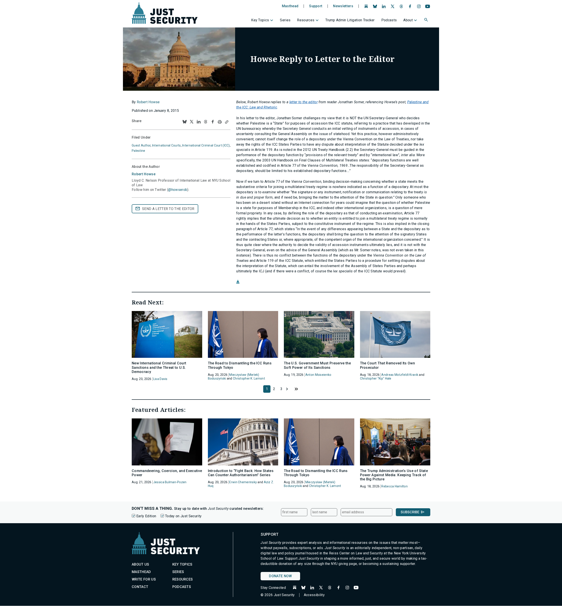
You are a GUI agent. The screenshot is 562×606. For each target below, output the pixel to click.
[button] (426, 20)
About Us (140, 564)
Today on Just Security (183, 516)
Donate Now (280, 576)
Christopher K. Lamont (249, 378)
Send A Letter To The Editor (168, 209)
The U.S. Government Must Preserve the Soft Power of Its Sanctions (317, 365)
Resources (305, 20)
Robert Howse (148, 102)
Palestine (138, 150)
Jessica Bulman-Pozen (170, 482)
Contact (140, 587)
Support (315, 6)
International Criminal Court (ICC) (206, 145)
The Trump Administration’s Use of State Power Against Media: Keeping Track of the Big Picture (394, 475)
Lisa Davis (160, 379)
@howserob (177, 190)
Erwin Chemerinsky (243, 482)
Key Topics (260, 20)
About (408, 20)
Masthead (290, 6)
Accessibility (314, 595)
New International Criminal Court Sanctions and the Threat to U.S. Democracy (159, 367)
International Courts (166, 145)
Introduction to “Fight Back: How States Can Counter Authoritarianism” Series (241, 473)
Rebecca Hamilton (394, 486)
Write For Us (144, 579)
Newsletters (343, 6)
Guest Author (141, 145)
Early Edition (146, 516)
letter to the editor (303, 102)
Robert (143, 174)
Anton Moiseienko (318, 374)
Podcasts (389, 20)
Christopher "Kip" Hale (375, 378)
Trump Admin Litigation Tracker (350, 20)
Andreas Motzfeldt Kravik (399, 374)
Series (285, 20)
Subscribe (410, 512)
